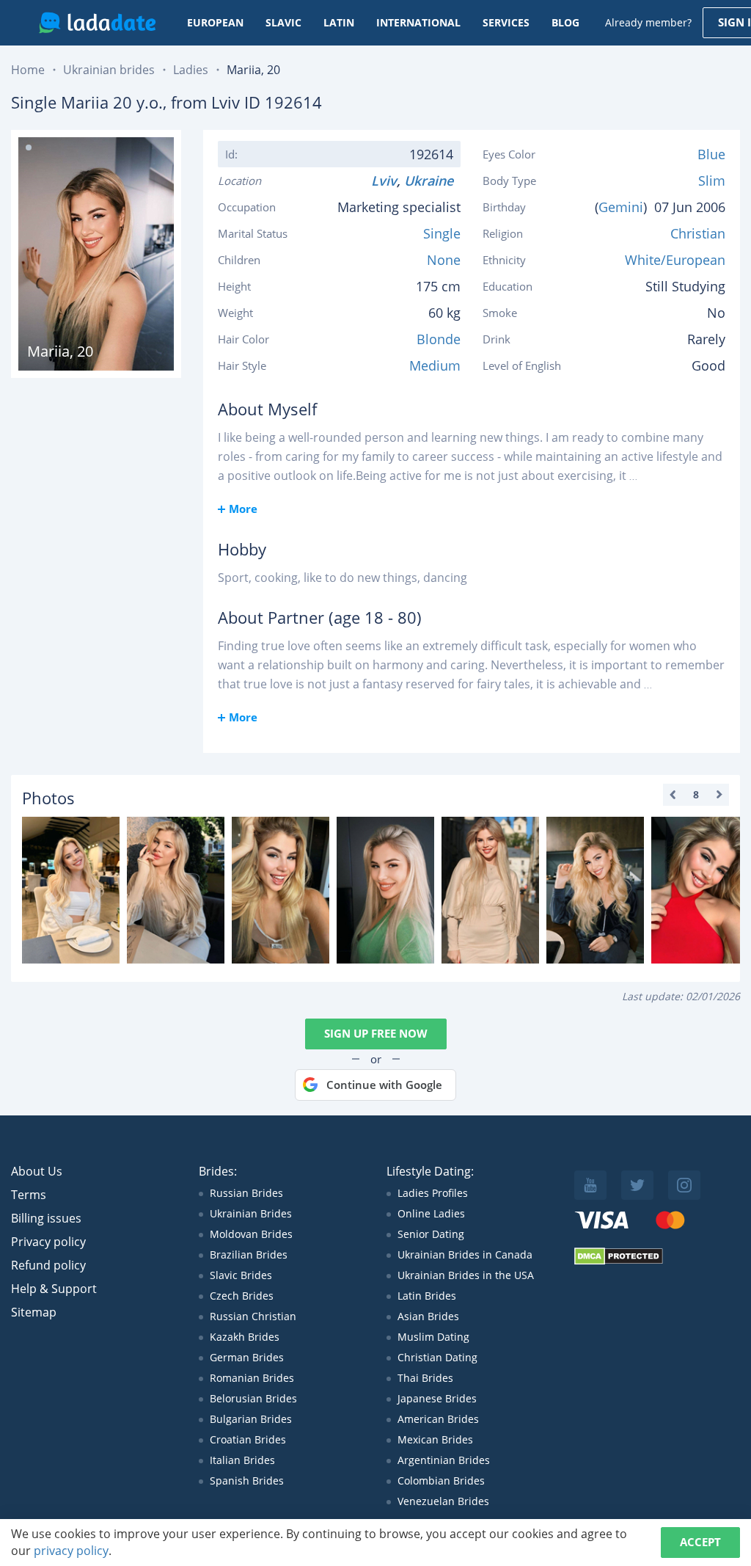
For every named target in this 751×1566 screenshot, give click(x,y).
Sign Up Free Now (376, 1033)
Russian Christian (253, 1316)
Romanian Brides (252, 1378)
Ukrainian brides (109, 70)
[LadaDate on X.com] (637, 1185)
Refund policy (48, 1265)
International (418, 22)
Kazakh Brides (244, 1337)
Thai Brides (425, 1378)
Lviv (384, 180)
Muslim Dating (433, 1337)
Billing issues (46, 1218)
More (243, 508)
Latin (338, 22)
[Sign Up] (71, 890)
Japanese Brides (437, 1398)
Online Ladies (431, 1213)
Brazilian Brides (248, 1254)
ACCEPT (700, 1541)
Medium (435, 365)
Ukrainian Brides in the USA (466, 1275)
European (215, 22)
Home (28, 70)
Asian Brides (428, 1316)
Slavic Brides (241, 1275)
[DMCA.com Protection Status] (618, 1261)
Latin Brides (427, 1296)
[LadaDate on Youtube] (590, 1185)
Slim (711, 180)
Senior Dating (431, 1234)
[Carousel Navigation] (696, 795)
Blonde (439, 339)
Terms (28, 1195)
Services (506, 22)
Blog (565, 22)
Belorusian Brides (253, 1398)
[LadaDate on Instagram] (684, 1185)
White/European (675, 260)
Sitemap (33, 1312)
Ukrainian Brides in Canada (465, 1254)
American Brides (438, 1419)
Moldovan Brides (251, 1234)
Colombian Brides (441, 1480)
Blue (711, 154)
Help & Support (54, 1289)
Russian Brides (246, 1193)
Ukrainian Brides (251, 1213)
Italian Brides (242, 1460)
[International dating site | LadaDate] (97, 22)
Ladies (190, 70)
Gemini (620, 207)
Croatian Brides (248, 1439)
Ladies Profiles (433, 1193)
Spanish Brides (247, 1480)
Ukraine (432, 180)
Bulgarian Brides (251, 1419)
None (444, 260)
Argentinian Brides (444, 1460)
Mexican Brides (435, 1439)
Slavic (283, 22)
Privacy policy (48, 1242)
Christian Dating (437, 1357)
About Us (36, 1171)
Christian (697, 233)
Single (442, 233)
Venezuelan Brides (443, 1501)
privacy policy (71, 1551)
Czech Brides (242, 1296)
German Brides (247, 1357)
